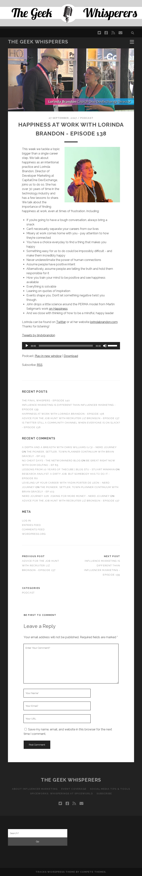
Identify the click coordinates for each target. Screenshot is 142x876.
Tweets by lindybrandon (38, 335)
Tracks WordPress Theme (55, 871)
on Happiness (58, 308)
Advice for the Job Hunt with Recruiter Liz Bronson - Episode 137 (71, 418)
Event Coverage (73, 788)
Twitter (61, 322)
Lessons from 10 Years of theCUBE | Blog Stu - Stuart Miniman (68, 469)
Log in (26, 520)
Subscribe (104, 793)
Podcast (86, 118)
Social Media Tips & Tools (110, 788)
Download (71, 356)
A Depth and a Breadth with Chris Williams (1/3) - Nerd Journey (69, 447)
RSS (40, 365)
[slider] (113, 345)
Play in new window (48, 356)
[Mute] (105, 346)
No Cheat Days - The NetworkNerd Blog (51, 460)
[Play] (27, 346)
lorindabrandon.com (104, 322)
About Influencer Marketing (35, 788)
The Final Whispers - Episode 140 (46, 400)
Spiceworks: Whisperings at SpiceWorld (61, 793)
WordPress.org (34, 534)
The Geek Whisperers (38, 42)
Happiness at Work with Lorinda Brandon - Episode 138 (63, 413)
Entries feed (31, 525)
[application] (71, 345)
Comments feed (33, 529)
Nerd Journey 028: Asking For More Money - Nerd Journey (66, 496)
